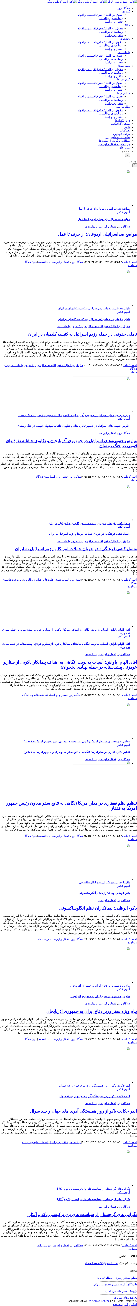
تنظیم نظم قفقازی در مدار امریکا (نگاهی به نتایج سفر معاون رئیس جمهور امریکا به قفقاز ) (77, 741)
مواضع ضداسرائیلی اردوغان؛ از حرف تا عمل (104, 208)
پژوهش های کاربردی (125, 1297)
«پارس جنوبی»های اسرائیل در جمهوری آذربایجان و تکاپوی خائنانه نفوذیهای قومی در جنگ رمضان (73, 415)
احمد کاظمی (129, 261)
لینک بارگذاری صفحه (125, 1304)
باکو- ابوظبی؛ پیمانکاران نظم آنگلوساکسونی (104, 882)
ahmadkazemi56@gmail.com (101, 1263)
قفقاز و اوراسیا (107, 226)
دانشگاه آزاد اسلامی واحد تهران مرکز (115, 1284)
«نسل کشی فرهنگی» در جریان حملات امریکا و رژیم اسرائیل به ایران (89, 523)
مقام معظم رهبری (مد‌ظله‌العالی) (117, 1277)
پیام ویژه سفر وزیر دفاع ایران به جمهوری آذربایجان (100, 985)
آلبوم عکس (123, 212)
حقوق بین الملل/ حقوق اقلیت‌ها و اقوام (107, 326)
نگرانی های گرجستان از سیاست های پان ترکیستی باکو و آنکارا (93, 1188)
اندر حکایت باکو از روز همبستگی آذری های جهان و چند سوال (94, 1085)
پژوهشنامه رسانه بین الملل (121, 1291)
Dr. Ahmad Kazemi (99, 1300)
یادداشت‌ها (91, 226)
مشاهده (132, 265)
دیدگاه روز (124, 226)
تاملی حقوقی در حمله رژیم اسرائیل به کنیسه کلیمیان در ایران (94, 308)
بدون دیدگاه (30, 261)
